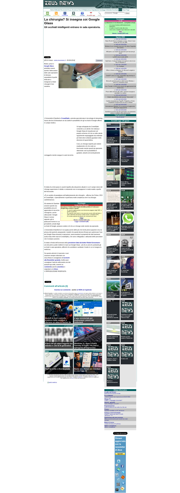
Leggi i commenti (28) (81, 221)
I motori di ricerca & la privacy (112, 423)
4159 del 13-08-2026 (121, 74)
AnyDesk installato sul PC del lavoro (114, 410)
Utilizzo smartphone (109, 427)
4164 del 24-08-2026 (121, 50)
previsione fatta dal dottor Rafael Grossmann (84, 242)
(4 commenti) (97, 351)
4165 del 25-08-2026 (121, 44)
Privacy (106, 409)
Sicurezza (75, 10)
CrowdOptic (65, 118)
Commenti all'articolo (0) (56, 286)
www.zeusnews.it (60, 60)
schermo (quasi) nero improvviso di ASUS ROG (117, 397)
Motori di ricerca (109, 422)
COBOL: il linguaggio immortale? (113, 400)
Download (115, 10)
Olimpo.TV (107, 399)
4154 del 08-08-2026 (121, 95)
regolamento (80, 293)
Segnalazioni (95, 10)
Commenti (99, 60)
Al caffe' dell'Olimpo (110, 392)
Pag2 (127, 10)
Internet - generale (109, 402)
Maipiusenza (87, 10)
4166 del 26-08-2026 (121, 39)
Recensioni (63, 10)
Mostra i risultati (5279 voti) (120, 33)
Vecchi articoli (120, 117)
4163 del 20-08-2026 (121, 55)
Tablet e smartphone (110, 425)
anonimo (60, 267)
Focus (69, 10)
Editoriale (57, 10)
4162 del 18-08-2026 (121, 59)
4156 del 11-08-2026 (121, 84)
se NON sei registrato (84, 290)
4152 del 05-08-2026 (121, 104)
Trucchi (80, 10)
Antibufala (109, 10)
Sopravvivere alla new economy (113, 417)
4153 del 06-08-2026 (121, 99)
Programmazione (109, 406)
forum (72, 378)
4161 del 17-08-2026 (121, 64)
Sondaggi (102, 10)
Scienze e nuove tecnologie (112, 412)
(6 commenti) (97, 300)
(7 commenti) (68, 326)
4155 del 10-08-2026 (121, 90)
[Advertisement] (58, 42)
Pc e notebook (108, 395)
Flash (124, 10)
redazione (80, 377)
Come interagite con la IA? (111, 403)
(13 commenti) (68, 300)
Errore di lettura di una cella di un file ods (115, 407)
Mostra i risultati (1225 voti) (81, 220)
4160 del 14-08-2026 (121, 68)
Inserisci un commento (62, 290)
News (120, 10)
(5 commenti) (97, 326)
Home (52, 10)
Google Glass (49, 66)
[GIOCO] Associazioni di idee (112, 393)
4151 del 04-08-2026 (121, 110)
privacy (92, 375)
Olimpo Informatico (120, 390)
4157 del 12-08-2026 (121, 79)
